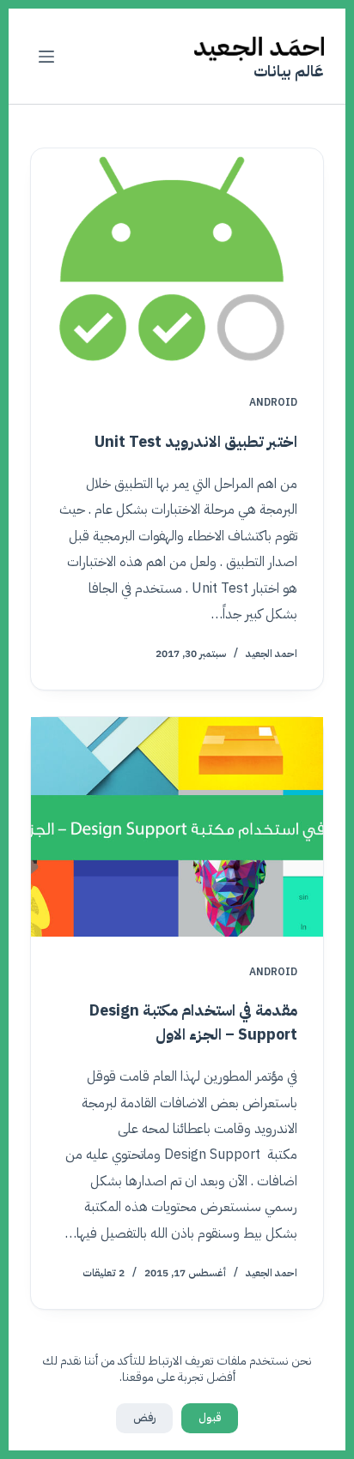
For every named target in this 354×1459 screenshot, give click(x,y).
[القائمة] (46, 56)
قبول (209, 1417)
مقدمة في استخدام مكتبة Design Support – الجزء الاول (193, 1022)
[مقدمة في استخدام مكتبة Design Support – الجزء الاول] (177, 826)
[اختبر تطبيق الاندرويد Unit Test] (177, 257)
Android (273, 402)
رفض (144, 1417)
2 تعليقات (103, 1273)
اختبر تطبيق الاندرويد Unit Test (196, 441)
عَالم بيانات (288, 70)
